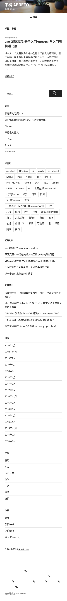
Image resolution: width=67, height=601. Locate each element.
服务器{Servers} (49, 211)
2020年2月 (10, 345)
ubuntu (55, 182)
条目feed (9, 524)
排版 (35, 211)
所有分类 (9, 473)
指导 (26, 211)
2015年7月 (10, 434)
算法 (7, 492)
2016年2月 (10, 415)
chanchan (10, 151)
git (33, 170)
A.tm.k (8, 145)
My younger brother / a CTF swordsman (25, 119)
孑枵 (7, 319)
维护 (7, 498)
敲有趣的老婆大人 (14, 113)
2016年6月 (10, 409)
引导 (50, 205)
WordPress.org (12, 537)
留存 (42, 217)
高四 (17, 229)
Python (27, 182)
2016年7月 (10, 402)
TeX (46, 182)
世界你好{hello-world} (45, 188)
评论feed (9, 530)
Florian (8, 126)
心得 (8, 211)
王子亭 (8, 138)
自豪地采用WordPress (15, 593)
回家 (33, 194)
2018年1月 (10, 377)
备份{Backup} (13, 200)
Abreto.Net (23, 549)
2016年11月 (11, 396)
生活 (7, 485)
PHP (38, 176)
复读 (26, 200)
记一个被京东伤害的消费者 (19, 273)
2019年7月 (10, 358)
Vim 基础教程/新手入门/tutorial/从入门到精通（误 (33, 43)
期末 (8, 217)
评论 (57, 223)
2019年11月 (11, 351)
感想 (17, 211)
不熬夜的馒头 (12, 132)
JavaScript (53, 170)
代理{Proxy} (12, 194)
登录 (7, 517)
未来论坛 (19, 217)
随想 (8, 229)
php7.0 (48, 176)
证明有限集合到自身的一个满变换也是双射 (27, 267)
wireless (20, 188)
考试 (31, 223)
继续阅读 (9, 76)
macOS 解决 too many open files (21, 248)
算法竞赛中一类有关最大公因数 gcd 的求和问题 (29, 254)
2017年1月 (10, 390)
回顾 (42, 194)
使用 (7, 460)
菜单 (35, 16)
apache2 (10, 170)
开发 (7, 466)
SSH (37, 182)
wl (29, 188)
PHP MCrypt (12, 182)
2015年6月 (10, 441)
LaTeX (9, 176)
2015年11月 (11, 428)
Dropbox (23, 170)
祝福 (50, 217)
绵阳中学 (19, 223)
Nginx (29, 176)
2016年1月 (10, 421)
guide (41, 170)
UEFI (9, 188)
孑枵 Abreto (17, 4)
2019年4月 (10, 364)
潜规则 (32, 217)
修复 (25, 194)
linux (19, 176)
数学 (7, 479)
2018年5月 (10, 370)
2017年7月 (10, 383)
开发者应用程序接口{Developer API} (25, 205)
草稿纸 (40, 223)
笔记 (8, 223)
